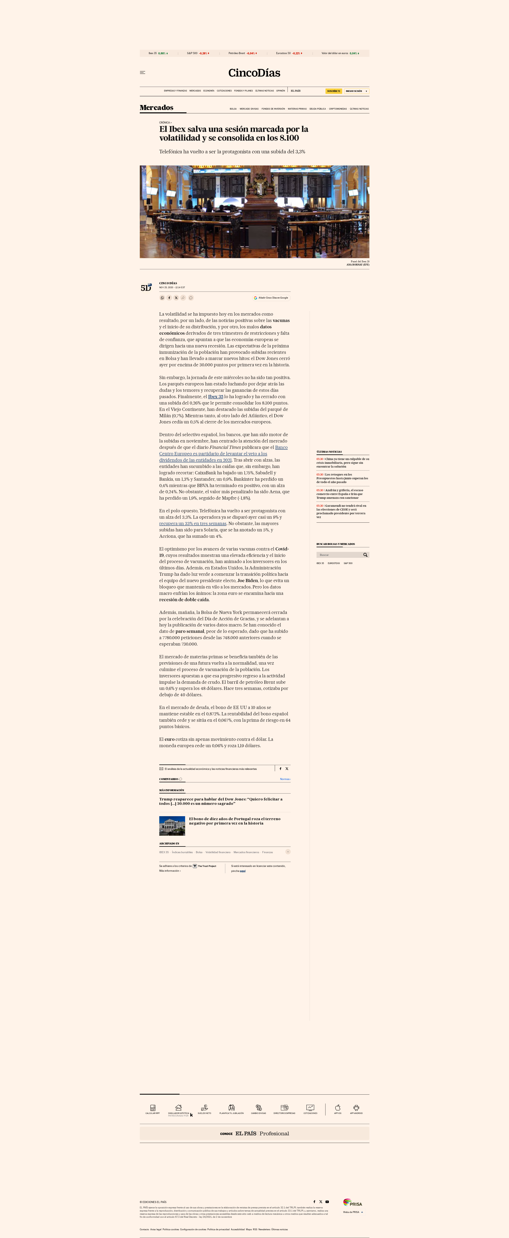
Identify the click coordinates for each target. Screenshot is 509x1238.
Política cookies (171, 1229)
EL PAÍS (294, 89)
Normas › (285, 779)
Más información (169, 870)
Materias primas (297, 109)
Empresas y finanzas (175, 90)
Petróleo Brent (237, 53)
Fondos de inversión (273, 109)
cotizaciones (310, 1113)
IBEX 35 (164, 852)
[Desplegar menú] (142, 72)
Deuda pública (318, 109)
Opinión (280, 90)
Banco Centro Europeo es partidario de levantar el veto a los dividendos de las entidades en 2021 (223, 453)
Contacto (144, 1229)
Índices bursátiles (182, 852)
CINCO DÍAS (168, 283)
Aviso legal (155, 1229)
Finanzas (267, 852)
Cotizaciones (224, 90)
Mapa (249, 1229)
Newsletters (264, 1229)
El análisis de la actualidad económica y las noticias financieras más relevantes (211, 768)
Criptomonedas (338, 109)
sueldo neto (204, 1113)
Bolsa (233, 109)
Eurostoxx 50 (283, 53)
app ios (337, 1113)
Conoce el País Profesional (254, 1133)
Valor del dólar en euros (335, 53)
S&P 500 (192, 53)
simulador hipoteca (178, 1113)
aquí (243, 870)
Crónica (164, 122)
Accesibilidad (238, 1229)
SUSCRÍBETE (333, 91)
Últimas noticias (264, 90)
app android (356, 1113)
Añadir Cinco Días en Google (273, 297)
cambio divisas (258, 1113)
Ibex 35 (153, 53)
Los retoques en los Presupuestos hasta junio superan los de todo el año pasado (342, 478)
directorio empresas (284, 1113)
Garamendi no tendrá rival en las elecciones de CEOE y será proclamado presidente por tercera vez (341, 511)
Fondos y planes (243, 90)
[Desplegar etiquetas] (288, 851)
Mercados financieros (246, 852)
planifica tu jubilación (232, 1113)
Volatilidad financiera (218, 852)
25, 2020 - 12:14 (172, 287)
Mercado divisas (249, 109)
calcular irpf (153, 1113)
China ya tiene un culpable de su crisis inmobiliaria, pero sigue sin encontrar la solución (343, 462)
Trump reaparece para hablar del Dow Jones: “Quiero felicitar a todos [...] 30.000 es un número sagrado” (221, 802)
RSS (255, 1229)
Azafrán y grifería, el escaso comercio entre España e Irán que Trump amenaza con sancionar (340, 494)
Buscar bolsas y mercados (336, 544)
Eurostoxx (334, 563)
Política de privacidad (218, 1229)
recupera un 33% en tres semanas (192, 523)
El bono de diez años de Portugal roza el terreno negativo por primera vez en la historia (235, 821)
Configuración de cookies (193, 1229)
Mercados (195, 90)
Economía (208, 90)
